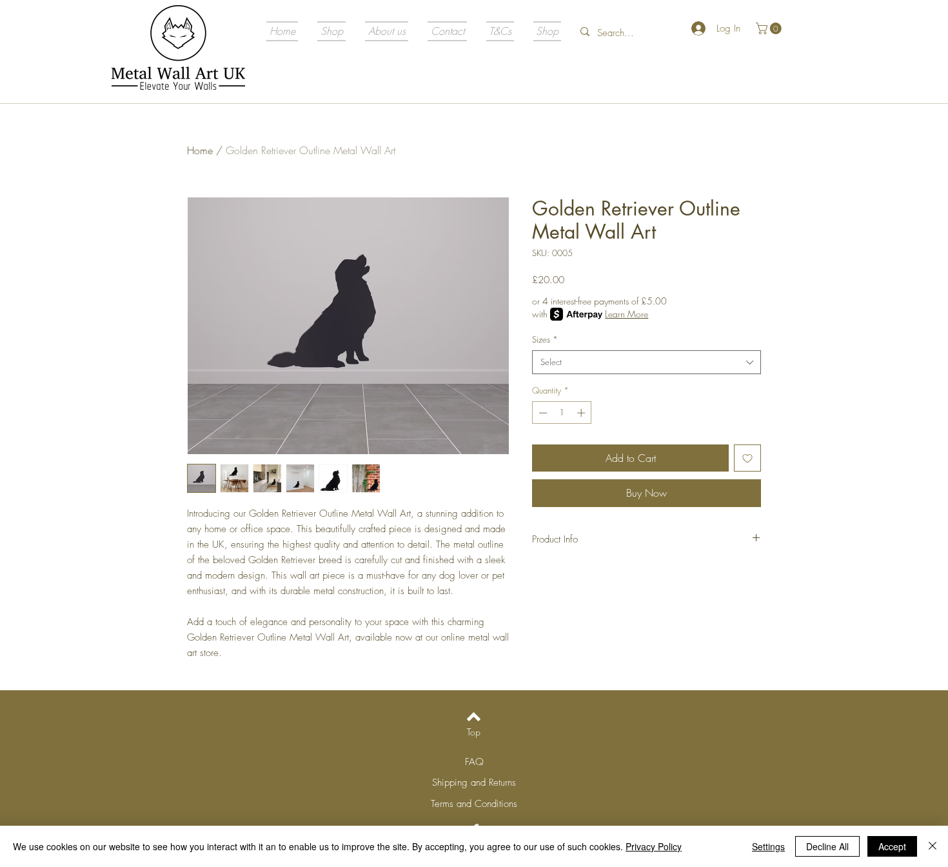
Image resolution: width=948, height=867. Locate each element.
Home (200, 150)
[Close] (932, 846)
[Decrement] (541, 413)
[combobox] (646, 362)
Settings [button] (768, 846)
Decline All (827, 846)
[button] (770, 28)
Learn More (626, 314)
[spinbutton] (562, 413)
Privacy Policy (654, 846)
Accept (892, 846)
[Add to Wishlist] (747, 458)
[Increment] (582, 413)
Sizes (545, 339)
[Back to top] (473, 716)
